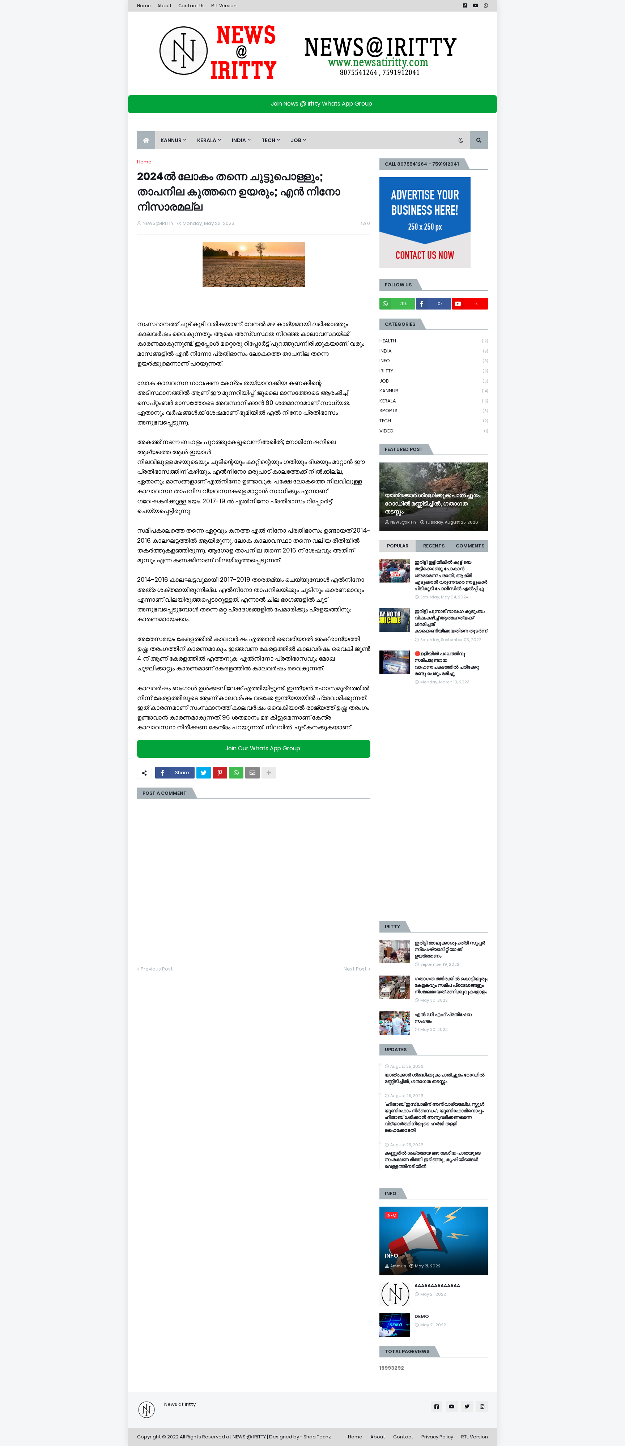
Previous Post (157, 968)
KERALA (433, 400)
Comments (470, 545)
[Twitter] (203, 773)
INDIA (433, 350)
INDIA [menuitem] (239, 140)
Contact (403, 1436)
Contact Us (191, 6)
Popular (397, 545)
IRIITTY (433, 370)
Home (144, 6)
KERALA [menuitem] (206, 140)
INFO (433, 360)
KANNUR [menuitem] (171, 140)
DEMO (421, 1316)
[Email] (252, 773)
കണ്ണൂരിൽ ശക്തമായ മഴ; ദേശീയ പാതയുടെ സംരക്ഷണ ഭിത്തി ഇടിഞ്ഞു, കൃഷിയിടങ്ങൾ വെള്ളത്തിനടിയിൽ (432, 1159)
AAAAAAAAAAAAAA (437, 1286)
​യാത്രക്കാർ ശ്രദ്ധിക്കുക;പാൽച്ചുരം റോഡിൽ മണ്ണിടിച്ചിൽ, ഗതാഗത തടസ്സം (432, 503)
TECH (433, 420)
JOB (433, 381)
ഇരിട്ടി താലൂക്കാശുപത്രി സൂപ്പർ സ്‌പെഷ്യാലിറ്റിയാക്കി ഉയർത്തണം (449, 949)
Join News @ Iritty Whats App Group (321, 103)
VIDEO (433, 430)
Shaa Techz (317, 1436)
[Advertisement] (433, 803)
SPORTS (433, 410)
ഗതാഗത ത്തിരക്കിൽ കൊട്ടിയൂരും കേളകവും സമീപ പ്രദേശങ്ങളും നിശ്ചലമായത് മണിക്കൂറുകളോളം (451, 985)
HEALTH (433, 340)
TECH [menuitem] (268, 140)
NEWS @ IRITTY (249, 1436)
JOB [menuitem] (296, 140)
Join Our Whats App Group (262, 748)
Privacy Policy (437, 1436)
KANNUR (433, 390)
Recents (434, 545)
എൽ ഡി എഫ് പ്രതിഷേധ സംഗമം (443, 1017)
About (164, 6)
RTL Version (224, 6)
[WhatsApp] (236, 773)
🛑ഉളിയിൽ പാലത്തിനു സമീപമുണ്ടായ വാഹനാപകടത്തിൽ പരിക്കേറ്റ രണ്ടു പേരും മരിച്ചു (446, 664)
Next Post (355, 968)
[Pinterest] (220, 773)
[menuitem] (146, 140)
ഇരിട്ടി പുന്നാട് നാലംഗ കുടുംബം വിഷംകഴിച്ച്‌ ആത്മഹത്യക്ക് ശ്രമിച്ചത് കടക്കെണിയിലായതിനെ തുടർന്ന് (450, 621)
